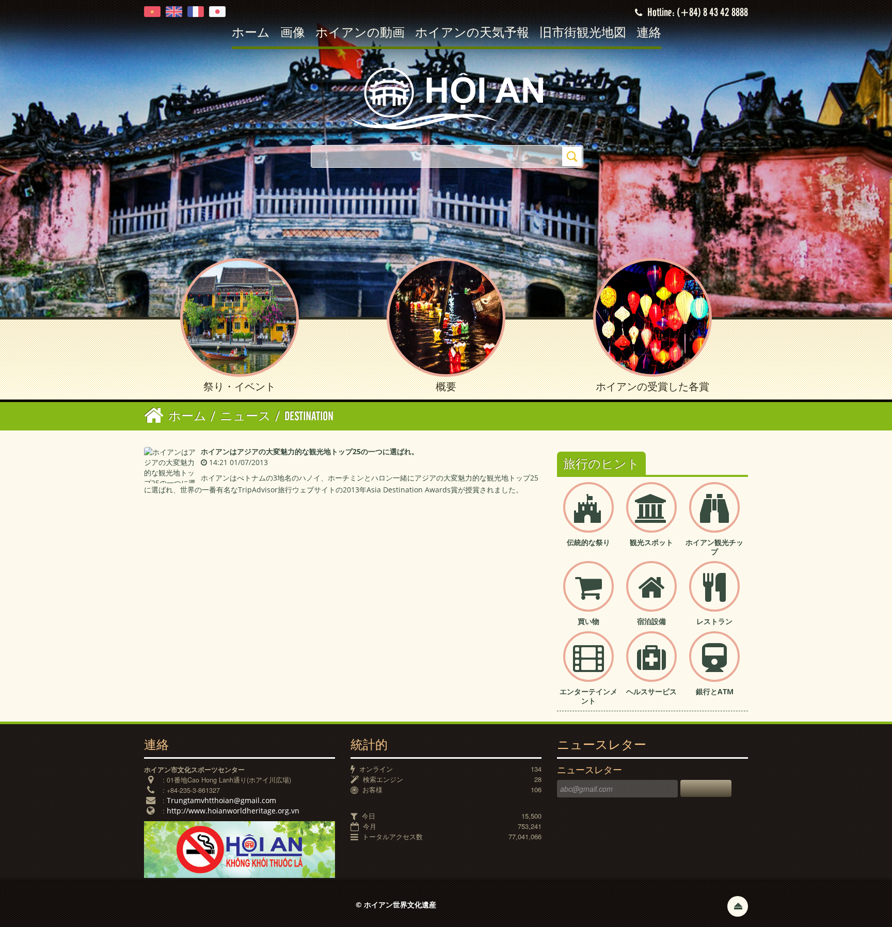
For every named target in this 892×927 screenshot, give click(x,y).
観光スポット (651, 542)
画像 (292, 33)
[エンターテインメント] (588, 665)
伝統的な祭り (588, 542)
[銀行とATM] (714, 665)
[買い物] (588, 595)
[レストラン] (714, 595)
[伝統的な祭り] (588, 516)
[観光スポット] (651, 516)
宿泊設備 (651, 621)
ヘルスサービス (651, 691)
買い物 (588, 621)
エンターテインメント (588, 696)
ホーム (251, 33)
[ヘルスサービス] (651, 665)
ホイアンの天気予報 (472, 33)
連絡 (648, 33)
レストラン (714, 621)
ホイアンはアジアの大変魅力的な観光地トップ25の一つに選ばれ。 (310, 451)
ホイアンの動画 (360, 33)
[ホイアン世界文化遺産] (446, 98)
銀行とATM (715, 691)
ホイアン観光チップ (714, 546)
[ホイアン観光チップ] (714, 516)
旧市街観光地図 (582, 33)
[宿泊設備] (651, 595)
